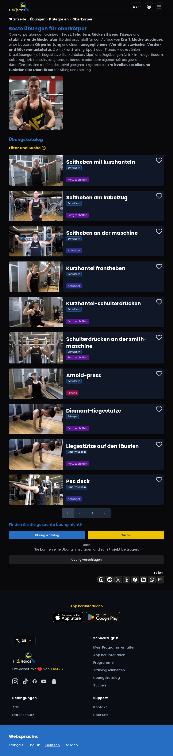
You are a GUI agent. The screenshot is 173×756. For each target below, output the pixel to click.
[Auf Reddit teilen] (110, 579)
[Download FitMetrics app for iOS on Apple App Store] (68, 617)
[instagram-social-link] (15, 681)
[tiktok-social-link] (25, 681)
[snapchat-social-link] (54, 681)
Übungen (37, 19)
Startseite (17, 19)
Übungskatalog (47, 535)
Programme (103, 662)
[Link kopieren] (101, 579)
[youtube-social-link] (44, 681)
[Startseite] (19, 7)
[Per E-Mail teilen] (160, 579)
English (34, 745)
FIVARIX (57, 669)
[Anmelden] (149, 7)
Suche (126, 535)
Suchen (99, 685)
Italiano (71, 745)
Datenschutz (23, 714)
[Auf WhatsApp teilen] (152, 579)
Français (16, 745)
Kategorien (59, 19)
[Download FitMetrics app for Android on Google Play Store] (103, 617)
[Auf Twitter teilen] (118, 579)
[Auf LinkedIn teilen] (143, 579)
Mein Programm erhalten (114, 647)
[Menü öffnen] (159, 7)
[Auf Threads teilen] (126, 579)
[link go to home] (25, 657)
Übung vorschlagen (86, 560)
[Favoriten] (159, 160)
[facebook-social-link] (34, 681)
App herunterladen (109, 655)
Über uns (100, 714)
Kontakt (100, 707)
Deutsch (52, 745)
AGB (15, 707)
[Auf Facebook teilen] (135, 579)
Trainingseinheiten (109, 670)
